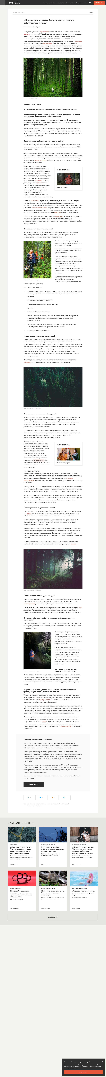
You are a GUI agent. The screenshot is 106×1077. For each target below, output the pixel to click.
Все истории (70, 3)
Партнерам (60, 3)
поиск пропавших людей (53, 804)
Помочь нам (99, 2)
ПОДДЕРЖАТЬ (83, 1072)
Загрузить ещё (53, 917)
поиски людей (65, 804)
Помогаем (79, 3)
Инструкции (44, 844)
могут (29, 513)
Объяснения (13, 844)
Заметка (91, 12)
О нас (46, 3)
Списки (19, 888)
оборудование (66, 726)
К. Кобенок (15, 865)
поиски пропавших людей (34, 806)
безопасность (31, 804)
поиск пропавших (40, 804)
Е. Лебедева (15, 908)
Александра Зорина (34, 27)
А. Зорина (77, 908)
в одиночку (47, 43)
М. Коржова (46, 865)
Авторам (52, 3)
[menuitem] (2, 2)
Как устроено (76, 888)
